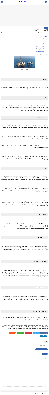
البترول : (43, 38)
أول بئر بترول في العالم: (40, 48)
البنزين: (43, 43)
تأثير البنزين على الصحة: (40, 46)
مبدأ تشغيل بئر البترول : (40, 49)
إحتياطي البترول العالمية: (40, 51)
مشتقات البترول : (41, 41)
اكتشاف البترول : (42, 40)
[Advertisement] (24, 16)
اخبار (46, 27)
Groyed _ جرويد (23, 1)
